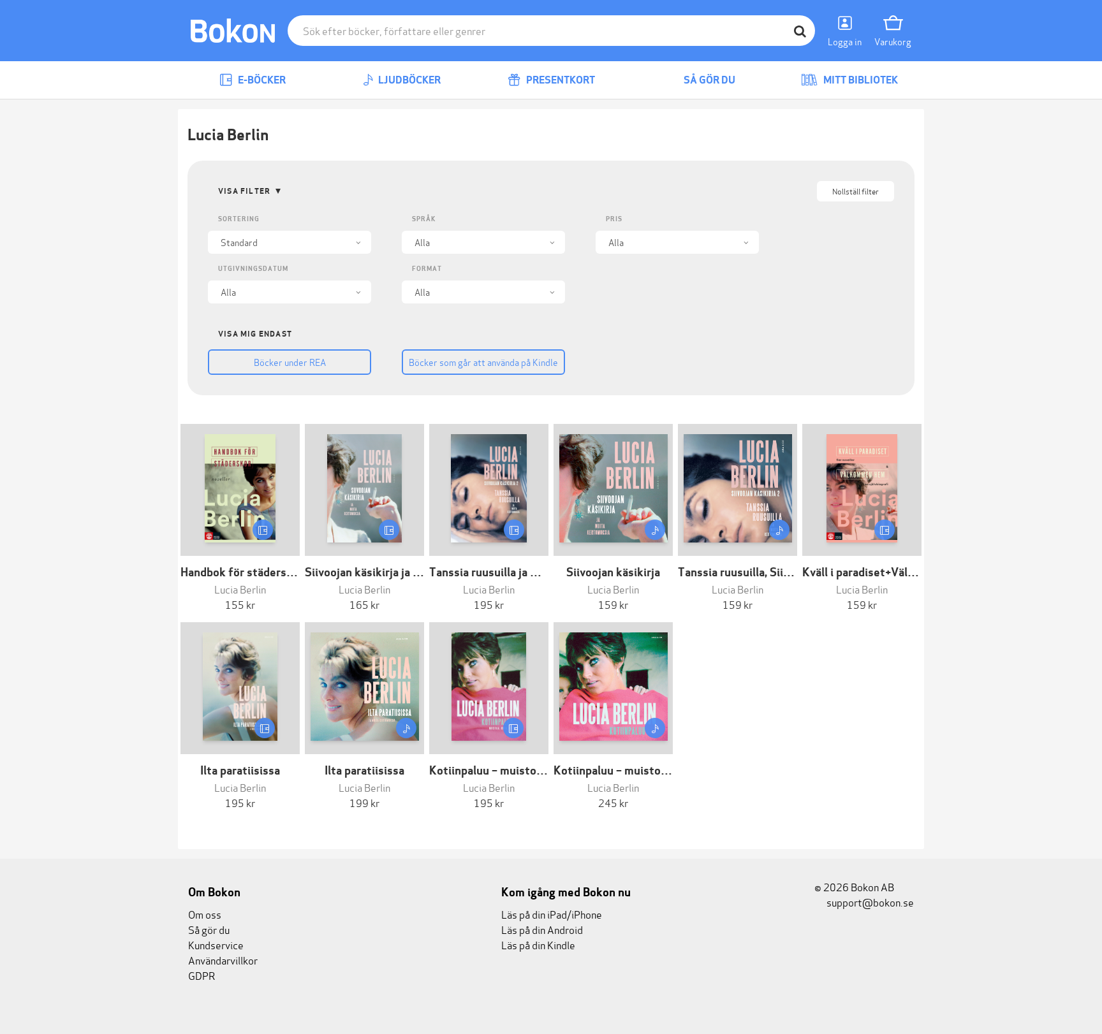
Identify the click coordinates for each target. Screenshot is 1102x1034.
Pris (614, 219)
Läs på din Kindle (538, 944)
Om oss (204, 914)
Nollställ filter (855, 191)
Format (427, 269)
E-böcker (261, 80)
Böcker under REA (290, 361)
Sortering (239, 219)
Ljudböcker (408, 80)
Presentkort (559, 80)
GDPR (201, 975)
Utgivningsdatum (253, 269)
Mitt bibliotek (859, 80)
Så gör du (708, 80)
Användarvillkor (223, 959)
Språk (424, 219)
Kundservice (216, 944)
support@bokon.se (869, 901)
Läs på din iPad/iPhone (551, 914)
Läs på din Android (542, 929)
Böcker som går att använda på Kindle (483, 361)
